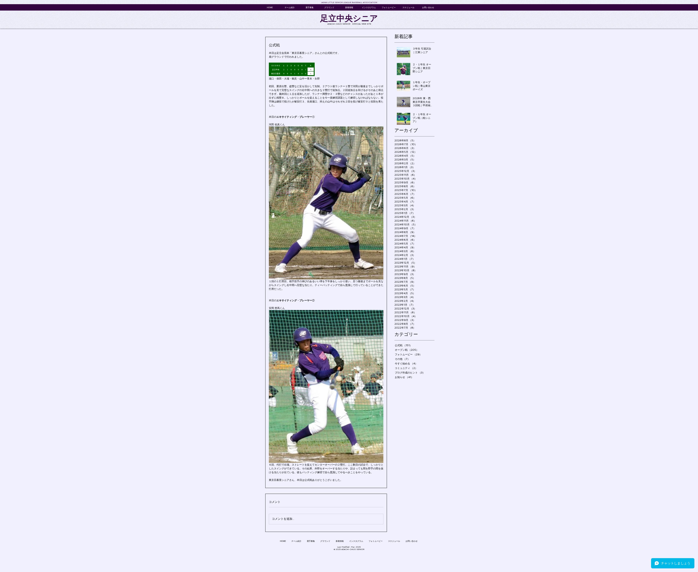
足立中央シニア (349, 18)
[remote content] (326, 70)
